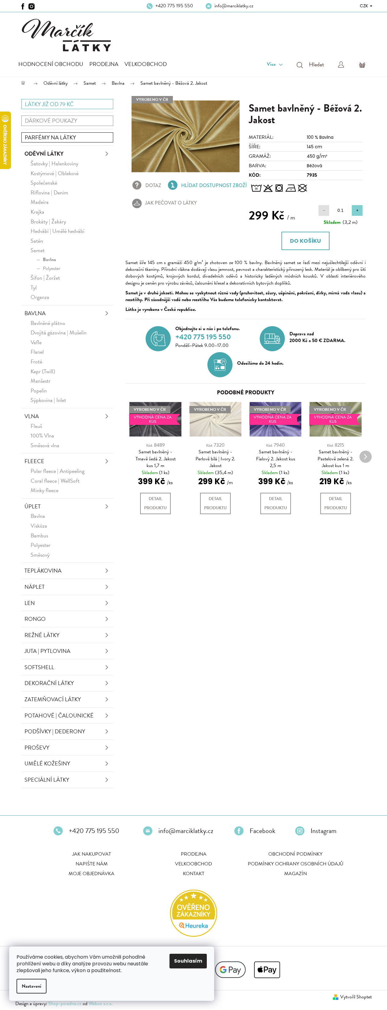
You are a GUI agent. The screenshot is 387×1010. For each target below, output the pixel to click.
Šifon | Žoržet (45, 278)
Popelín (39, 390)
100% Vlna (42, 435)
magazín (295, 873)
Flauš (36, 426)
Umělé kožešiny (47, 763)
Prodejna (194, 854)
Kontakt (193, 873)
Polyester (51, 268)
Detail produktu (155, 503)
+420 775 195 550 (174, 5)
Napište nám (92, 864)
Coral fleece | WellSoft (55, 481)
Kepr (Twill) (43, 371)
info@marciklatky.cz (233, 5)
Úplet (32, 506)
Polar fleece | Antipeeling (57, 471)
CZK (364, 6)
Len (29, 603)
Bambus (39, 535)
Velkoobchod (193, 864)
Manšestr (40, 381)
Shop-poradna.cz (64, 1003)
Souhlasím (188, 960)
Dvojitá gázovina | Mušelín (59, 332)
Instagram (324, 830)
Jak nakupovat (91, 854)
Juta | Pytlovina (47, 651)
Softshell (39, 667)
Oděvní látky (44, 153)
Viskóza (39, 526)
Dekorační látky (49, 683)
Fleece (34, 461)
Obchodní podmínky (295, 854)
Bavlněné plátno (48, 323)
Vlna (31, 416)
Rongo (35, 619)
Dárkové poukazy (51, 120)
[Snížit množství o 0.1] (323, 210)
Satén (37, 241)
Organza (40, 297)
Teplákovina (42, 570)
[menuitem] (50, 64)
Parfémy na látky (50, 137)
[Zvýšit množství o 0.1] (357, 210)
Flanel (37, 352)
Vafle (36, 342)
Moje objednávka (91, 873)
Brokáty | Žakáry (48, 221)
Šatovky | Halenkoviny (54, 163)
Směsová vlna (45, 445)
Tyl (34, 287)
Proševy (36, 747)
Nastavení (31, 986)
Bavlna (49, 259)
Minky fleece (44, 490)
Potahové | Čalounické (59, 715)
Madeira (40, 202)
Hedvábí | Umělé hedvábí (57, 231)
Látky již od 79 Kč (49, 104)
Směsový (40, 555)
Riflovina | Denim (49, 192)
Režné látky (41, 635)
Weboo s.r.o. (101, 1003)
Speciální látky (46, 780)
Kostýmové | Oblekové (55, 173)
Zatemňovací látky (52, 699)
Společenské (44, 183)
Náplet (34, 587)
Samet (38, 250)
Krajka (37, 212)
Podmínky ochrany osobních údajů (295, 864)
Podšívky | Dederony (54, 731)
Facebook (262, 830)
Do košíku (305, 241)
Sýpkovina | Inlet (48, 400)
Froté (36, 361)
